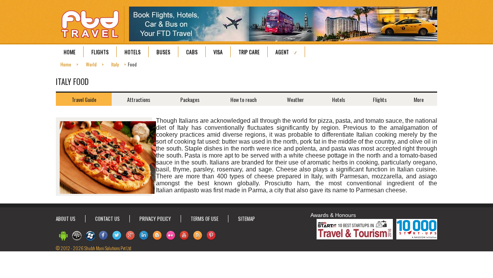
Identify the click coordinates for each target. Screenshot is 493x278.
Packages (190, 99)
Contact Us (107, 218)
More (419, 99)
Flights (100, 52)
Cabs (192, 52)
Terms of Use (204, 218)
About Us (65, 218)
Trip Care (249, 52)
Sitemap (246, 218)
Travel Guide (84, 99)
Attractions (138, 99)
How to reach (243, 99)
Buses (163, 52)
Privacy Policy (155, 218)
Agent (282, 52)
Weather (295, 99)
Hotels (132, 52)
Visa (218, 52)
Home (69, 52)
